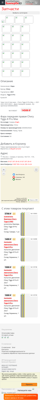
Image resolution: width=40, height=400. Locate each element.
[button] (29, 384)
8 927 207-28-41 (25, 161)
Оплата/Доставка (8, 333)
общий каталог (15, 149)
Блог (13, 347)
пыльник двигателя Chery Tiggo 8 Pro (11, 244)
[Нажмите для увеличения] (3, 22)
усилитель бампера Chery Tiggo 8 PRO (10, 219)
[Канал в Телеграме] (2, 337)
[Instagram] (8, 337)
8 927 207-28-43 (13, 161)
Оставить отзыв (7, 335)
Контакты (5, 349)
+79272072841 (29, 4)
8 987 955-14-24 (18, 164)
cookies (28, 377)
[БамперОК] (13, 2)
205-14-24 (28, 164)
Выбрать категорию (20, 13)
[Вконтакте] (5, 337)
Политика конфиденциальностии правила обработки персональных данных (18, 352)
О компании (6, 347)
